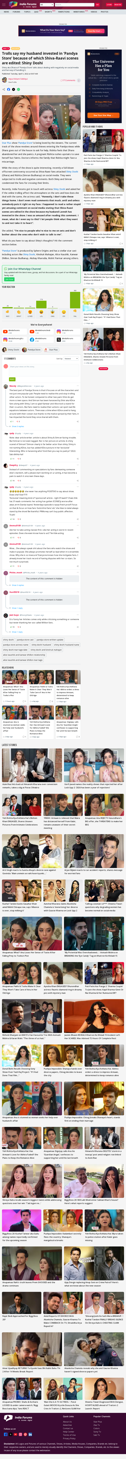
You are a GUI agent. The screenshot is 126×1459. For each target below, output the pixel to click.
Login (109, 5)
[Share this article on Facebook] (8, 89)
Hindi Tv (6, 48)
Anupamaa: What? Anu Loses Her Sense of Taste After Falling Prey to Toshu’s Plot (14, 691)
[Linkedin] (30, 1434)
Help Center (68, 1431)
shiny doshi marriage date (15, 649)
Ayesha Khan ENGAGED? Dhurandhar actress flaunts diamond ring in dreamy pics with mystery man (103, 198)
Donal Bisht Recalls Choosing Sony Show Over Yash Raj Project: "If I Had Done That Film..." (102, 317)
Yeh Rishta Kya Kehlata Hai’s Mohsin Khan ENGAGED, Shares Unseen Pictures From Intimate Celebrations (102, 357)
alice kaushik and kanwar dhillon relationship (24, 654)
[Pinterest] (25, 1434)
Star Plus (6, 142)
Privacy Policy (69, 1438)
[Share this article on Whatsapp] (18, 89)
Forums (16, 12)
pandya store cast (25, 639)
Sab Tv (97, 1435)
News (6, 12)
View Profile (12, 82)
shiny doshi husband (41, 644)
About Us (67, 1421)
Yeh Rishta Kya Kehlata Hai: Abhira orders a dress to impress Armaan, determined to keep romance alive (68, 692)
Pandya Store (25, 142)
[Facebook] (5, 1434)
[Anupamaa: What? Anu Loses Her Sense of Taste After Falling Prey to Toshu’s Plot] (14, 677)
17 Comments (69, 80)
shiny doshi (8, 639)
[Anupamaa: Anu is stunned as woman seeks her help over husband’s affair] (14, 713)
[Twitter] (10, 1434)
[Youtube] (15, 1434)
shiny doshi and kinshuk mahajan (46, 649)
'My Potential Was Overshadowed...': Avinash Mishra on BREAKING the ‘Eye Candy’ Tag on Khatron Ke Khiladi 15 (103, 277)
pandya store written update (50, 639)
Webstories (78, 12)
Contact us (68, 1428)
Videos (94, 12)
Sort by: (59, 359)
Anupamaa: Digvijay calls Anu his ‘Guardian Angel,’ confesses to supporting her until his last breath (67, 726)
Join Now (9, 279)
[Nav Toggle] (3, 4)
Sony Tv (97, 1431)
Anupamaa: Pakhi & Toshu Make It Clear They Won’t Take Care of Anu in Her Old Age (41, 691)
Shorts (48, 12)
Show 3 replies (18, 426)
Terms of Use (69, 1435)
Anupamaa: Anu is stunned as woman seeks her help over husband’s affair (14, 726)
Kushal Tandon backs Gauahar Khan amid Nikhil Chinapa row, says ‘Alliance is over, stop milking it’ (102, 237)
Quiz (36, 12)
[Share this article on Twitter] (13, 89)
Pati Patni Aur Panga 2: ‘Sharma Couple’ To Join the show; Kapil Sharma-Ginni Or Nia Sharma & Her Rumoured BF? (102, 158)
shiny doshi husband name (66, 644)
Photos (104, 12)
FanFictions (64, 12)
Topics (27, 12)
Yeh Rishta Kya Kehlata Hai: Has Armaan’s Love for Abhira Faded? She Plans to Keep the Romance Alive (40, 728)
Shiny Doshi (72, 171)
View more (103, 368)
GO (97, 5)
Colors (97, 1428)
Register (118, 5)
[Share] (77, 421)
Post (12, 379)
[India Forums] (22, 4)
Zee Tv (97, 1425)
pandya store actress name (15, 644)
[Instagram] (20, 1434)
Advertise (67, 1425)
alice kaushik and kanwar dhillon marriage (22, 660)
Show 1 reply (17, 608)
